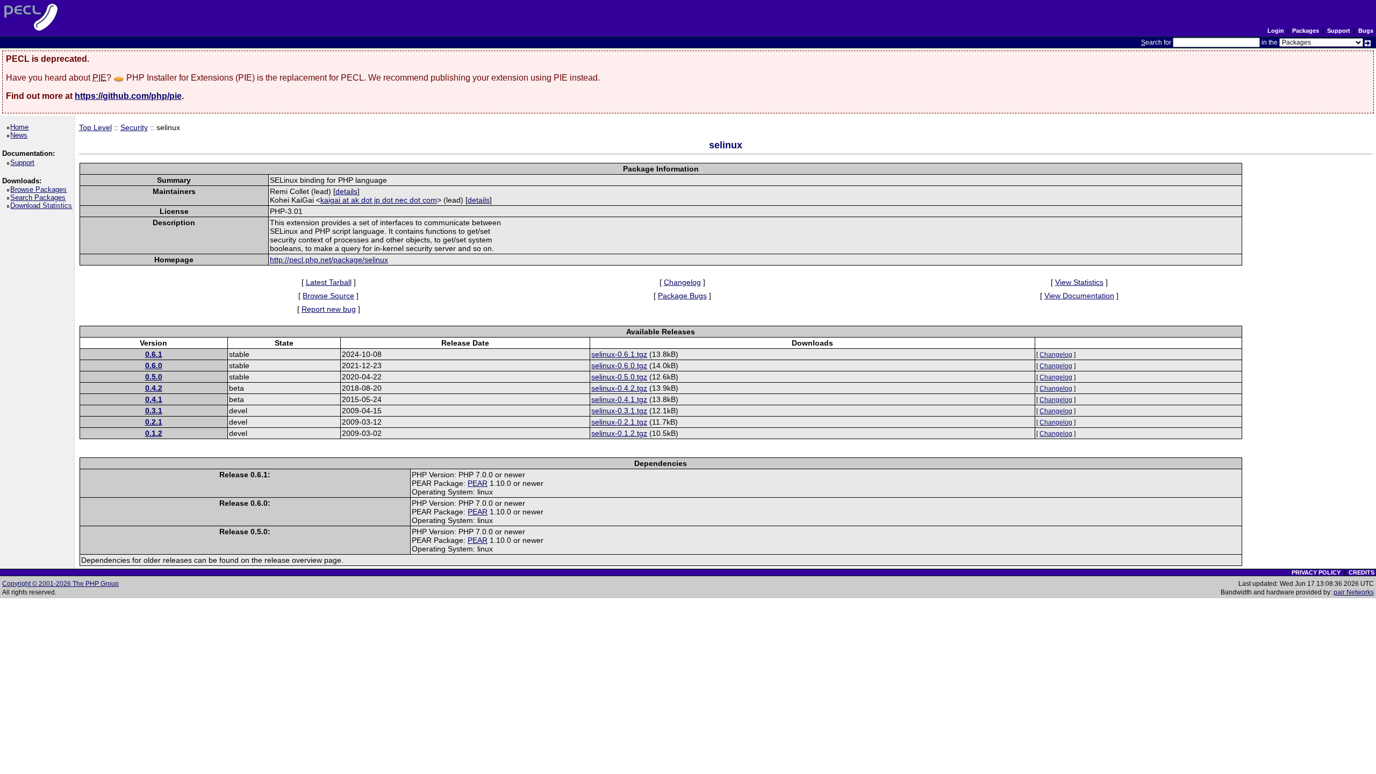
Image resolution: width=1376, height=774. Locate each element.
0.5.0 (153, 376)
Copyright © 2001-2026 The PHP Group (60, 583)
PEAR (478, 483)
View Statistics (1079, 282)
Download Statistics (43, 206)
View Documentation (1079, 295)
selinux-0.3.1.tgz (619, 410)
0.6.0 (153, 365)
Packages (1305, 30)
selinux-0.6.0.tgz (619, 365)
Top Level (95, 127)
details (346, 191)
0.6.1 (153, 354)
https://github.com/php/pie (128, 96)
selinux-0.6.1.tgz (619, 354)
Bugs (1365, 30)
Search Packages (39, 198)
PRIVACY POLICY (1316, 572)
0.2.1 (153, 422)
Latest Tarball (329, 282)
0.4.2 (153, 388)
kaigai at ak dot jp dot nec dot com (378, 200)
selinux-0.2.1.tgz (619, 422)
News (20, 135)
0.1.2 (153, 433)
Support (1338, 30)
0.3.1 (153, 410)
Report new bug (329, 309)
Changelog (682, 282)
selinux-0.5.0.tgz (619, 376)
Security (134, 127)
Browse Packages (40, 189)
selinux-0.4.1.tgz (619, 399)
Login (1275, 30)
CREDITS (1361, 572)
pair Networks (1354, 592)
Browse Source (328, 295)
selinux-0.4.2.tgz (619, 388)
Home (21, 127)
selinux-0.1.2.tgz (619, 433)
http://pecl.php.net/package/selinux (329, 259)
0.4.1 (153, 399)
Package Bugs (682, 295)
